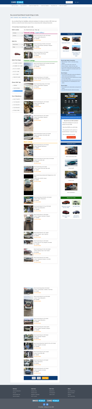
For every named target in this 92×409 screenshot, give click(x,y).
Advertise (69, 394)
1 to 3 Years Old (16, 102)
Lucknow (35, 396)
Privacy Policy (72, 396)
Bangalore (33, 394)
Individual (15, 85)
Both (14, 91)
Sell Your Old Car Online (71, 115)
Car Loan (14, 392)
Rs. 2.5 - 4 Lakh (16, 71)
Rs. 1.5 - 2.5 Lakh (17, 68)
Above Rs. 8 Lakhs (17, 77)
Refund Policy (72, 391)
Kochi (36, 392)
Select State (69, 2)
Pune (36, 391)
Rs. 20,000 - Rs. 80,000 (18, 63)
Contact (73, 392)
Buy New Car (54, 5)
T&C (68, 396)
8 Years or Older (16, 110)
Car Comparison (52, 392)
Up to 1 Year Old (16, 99)
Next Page (45, 378)
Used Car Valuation (16, 396)
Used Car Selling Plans (17, 391)
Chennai (32, 392)
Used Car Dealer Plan (34, 5)
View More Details (37, 40)
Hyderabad (37, 394)
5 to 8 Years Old (16, 107)
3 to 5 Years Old (16, 104)
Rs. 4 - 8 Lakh (16, 74)
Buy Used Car (24, 5)
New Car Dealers (63, 5)
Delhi (32, 396)
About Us (69, 392)
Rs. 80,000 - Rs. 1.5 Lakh (18, 66)
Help (68, 391)
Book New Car (51, 391)
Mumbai (32, 391)
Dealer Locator (52, 394)
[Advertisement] (46, 10)
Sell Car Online (15, 5)
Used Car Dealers (45, 5)
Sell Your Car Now (71, 137)
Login (77, 2)
